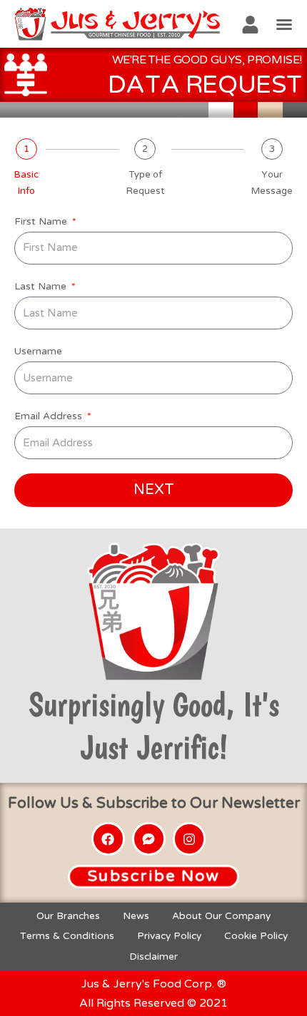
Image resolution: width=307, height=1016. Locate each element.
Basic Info (26, 182)
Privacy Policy (169, 935)
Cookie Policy (256, 935)
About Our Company (221, 915)
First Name (42, 221)
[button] (284, 24)
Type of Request (145, 182)
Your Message (272, 182)
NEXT (154, 489)
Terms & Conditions (67, 935)
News (136, 915)
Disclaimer (153, 956)
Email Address (49, 416)
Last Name (41, 286)
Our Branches (68, 915)
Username (38, 351)
